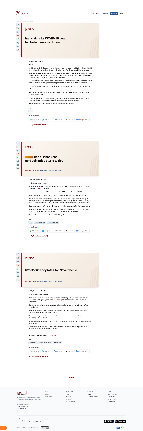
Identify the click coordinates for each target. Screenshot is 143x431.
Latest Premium (49, 396)
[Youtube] (29, 421)
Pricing (89, 394)
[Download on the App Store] (109, 421)
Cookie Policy (111, 401)
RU (124, 427)
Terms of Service (112, 394)
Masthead (68, 396)
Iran (31, 111)
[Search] (93, 13)
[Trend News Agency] (21, 393)
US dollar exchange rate (45, 342)
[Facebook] (22, 421)
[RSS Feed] (40, 421)
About (67, 394)
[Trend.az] (22, 13)
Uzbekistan (33, 342)
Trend (40, 188)
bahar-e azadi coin (40, 222)
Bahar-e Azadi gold (53, 222)
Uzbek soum (57, 342)
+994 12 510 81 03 (21, 408)
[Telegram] (33, 421)
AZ (121, 427)
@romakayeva (52, 335)
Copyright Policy (112, 399)
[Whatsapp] (18, 421)
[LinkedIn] (36, 421)
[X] (25, 421)
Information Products (92, 396)
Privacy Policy (111, 396)
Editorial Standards (71, 401)
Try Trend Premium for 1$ (39, 125)
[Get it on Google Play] (120, 421)
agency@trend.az (21, 410)
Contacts (68, 399)
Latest (47, 394)
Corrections (69, 404)
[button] (18, 24)
